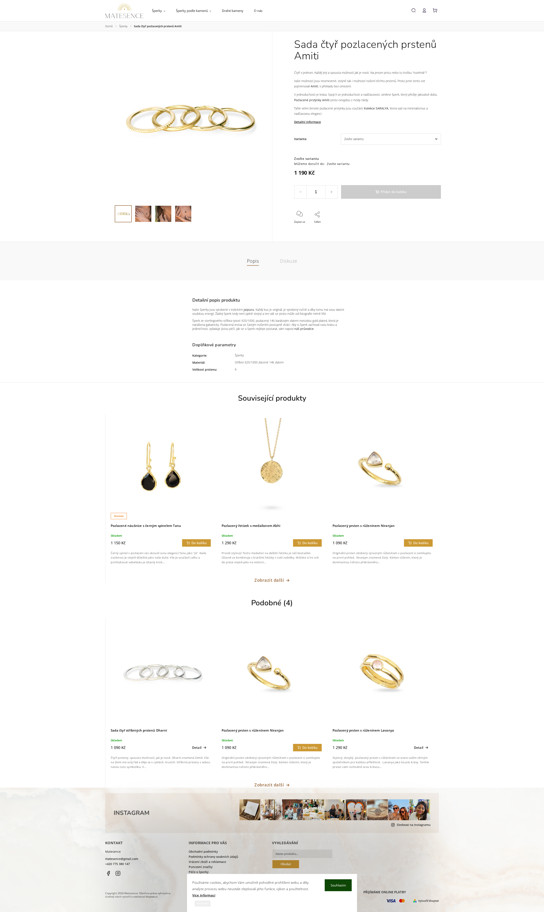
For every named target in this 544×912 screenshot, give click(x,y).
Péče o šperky (198, 872)
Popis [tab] (253, 261)
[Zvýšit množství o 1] (331, 192)
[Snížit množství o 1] (300, 192)
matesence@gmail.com (121, 859)
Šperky (239, 355)
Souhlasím (338, 885)
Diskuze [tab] (288, 261)
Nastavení (202, 903)
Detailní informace (307, 122)
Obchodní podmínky (203, 852)
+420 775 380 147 (117, 864)
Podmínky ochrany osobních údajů (213, 857)
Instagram (118, 873)
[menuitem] (161, 10)
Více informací (203, 895)
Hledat (286, 864)
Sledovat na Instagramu (414, 825)
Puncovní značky (200, 867)
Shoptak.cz (151, 896)
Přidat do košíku (394, 192)
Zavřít (427, 227)
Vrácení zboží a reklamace (207, 862)
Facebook (108, 873)
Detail (196, 747)
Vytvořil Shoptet (428, 901)
